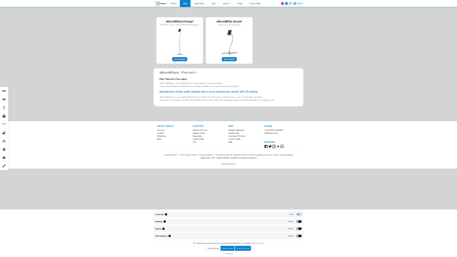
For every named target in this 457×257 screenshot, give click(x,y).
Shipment (237, 155)
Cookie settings (213, 248)
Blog (159, 139)
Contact (160, 133)
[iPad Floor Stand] (4, 108)
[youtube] (278, 147)
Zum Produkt (179, 59)
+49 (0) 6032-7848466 (273, 130)
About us (161, 130)
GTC (213, 158)
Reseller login (233, 133)
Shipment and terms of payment (244, 158)
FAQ (194, 142)
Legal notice (205, 158)
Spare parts (197, 136)
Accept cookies (227, 248)
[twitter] (270, 147)
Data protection (223, 158)
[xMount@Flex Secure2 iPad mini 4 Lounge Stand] (229, 41)
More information (258, 243)
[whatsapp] (282, 146)
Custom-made (234, 139)
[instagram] (274, 147)
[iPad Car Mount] (4, 99)
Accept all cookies (242, 248)
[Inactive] (299, 221)
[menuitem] (173, 3)
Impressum (229, 254)
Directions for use (200, 130)
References (161, 136)
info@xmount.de (271, 133)
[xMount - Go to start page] (161, 3)
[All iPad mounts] (4, 91)
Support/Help (198, 139)
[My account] (290, 3)
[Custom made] (4, 166)
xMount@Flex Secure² (229, 21)
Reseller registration (236, 130)
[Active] (299, 214)
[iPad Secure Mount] (4, 116)
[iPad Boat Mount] (4, 149)
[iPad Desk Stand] (4, 124)
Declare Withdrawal (228, 164)
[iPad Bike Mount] (4, 141)
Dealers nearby (199, 133)
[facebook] (266, 147)
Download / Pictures (236, 136)
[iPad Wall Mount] (4, 157)
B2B (230, 142)
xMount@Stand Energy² (180, 21)
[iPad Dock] (4, 132)
